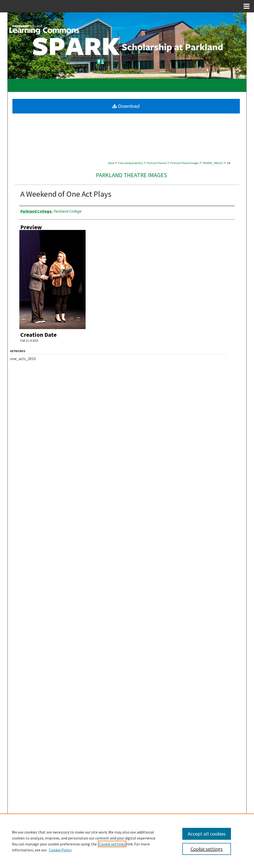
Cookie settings (112, 843)
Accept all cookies (206, 834)
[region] (127, 840)
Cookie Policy (60, 849)
